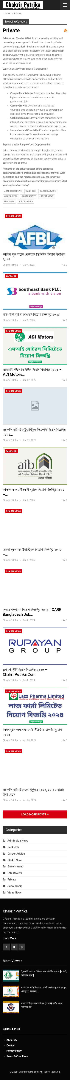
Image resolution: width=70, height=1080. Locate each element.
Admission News (13, 191)
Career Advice (48, 191)
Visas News (14, 892)
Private (11, 879)
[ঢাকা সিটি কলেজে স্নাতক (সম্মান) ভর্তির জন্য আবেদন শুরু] (11, 1007)
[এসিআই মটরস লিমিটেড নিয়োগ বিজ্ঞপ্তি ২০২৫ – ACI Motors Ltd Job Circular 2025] (35, 346)
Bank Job (31, 191)
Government (29, 196)
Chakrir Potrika (15, 911)
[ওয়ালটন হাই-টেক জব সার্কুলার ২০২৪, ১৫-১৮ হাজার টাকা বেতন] (35, 766)
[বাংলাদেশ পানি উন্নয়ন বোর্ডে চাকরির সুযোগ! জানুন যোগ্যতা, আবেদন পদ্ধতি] (11, 992)
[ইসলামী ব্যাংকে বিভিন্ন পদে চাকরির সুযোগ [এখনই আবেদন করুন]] (11, 976)
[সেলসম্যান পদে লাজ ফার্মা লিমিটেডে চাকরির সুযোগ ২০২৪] (35, 706)
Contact (11, 1045)
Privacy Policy (14, 1050)
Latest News (46, 196)
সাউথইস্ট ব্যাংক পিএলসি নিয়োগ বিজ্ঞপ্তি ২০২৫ (31, 314)
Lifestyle (9, 201)
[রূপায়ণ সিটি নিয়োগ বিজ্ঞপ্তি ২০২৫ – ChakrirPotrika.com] (35, 646)
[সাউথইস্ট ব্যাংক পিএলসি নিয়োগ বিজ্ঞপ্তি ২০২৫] (35, 290)
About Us (12, 1039)
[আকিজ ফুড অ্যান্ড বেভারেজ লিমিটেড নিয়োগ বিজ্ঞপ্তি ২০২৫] (35, 230)
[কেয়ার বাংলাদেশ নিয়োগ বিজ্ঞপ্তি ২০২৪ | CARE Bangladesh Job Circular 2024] (35, 586)
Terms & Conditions (17, 1056)
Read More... (11, 938)
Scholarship (26, 201)
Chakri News (11, 196)
